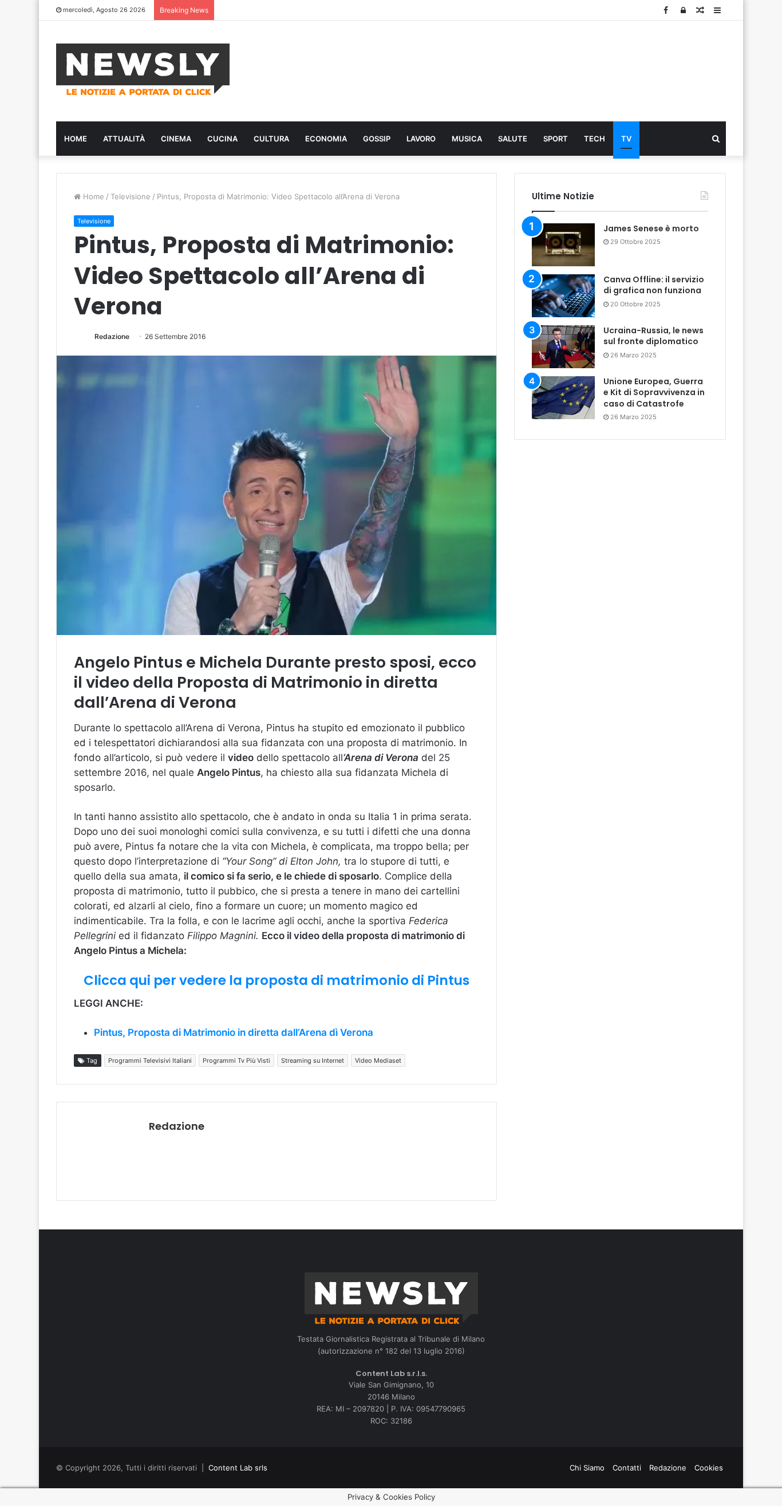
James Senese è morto (651, 228)
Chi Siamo (587, 1467)
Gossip (376, 138)
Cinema (176, 138)
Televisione (130, 196)
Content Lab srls (237, 1467)
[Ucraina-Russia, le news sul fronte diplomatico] (563, 346)
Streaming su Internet (312, 1060)
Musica (467, 138)
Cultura (271, 138)
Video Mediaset (378, 1060)
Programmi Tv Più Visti (236, 1060)
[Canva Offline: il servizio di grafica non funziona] (563, 295)
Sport (555, 138)
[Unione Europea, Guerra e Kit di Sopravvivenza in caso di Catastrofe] (563, 397)
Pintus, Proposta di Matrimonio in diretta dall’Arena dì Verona (233, 1032)
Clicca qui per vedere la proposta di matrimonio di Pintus (276, 980)
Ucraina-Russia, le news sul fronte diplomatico (653, 336)
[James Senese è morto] (563, 244)
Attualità (124, 138)
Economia (326, 138)
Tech (594, 138)
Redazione (111, 336)
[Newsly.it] (143, 69)
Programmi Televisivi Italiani (150, 1060)
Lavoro (421, 138)
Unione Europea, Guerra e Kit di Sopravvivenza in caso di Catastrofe (654, 392)
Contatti (627, 1467)
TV (626, 138)
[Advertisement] (505, 69)
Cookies (708, 1467)
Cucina (222, 138)
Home (75, 138)
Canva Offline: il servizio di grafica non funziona (653, 285)
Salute (512, 138)
